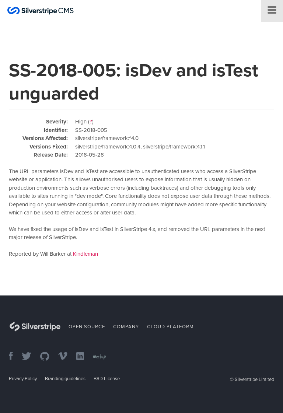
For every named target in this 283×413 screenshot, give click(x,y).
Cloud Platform (170, 327)
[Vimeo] (66, 357)
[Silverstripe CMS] (40, 11)
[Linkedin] (83, 357)
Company (126, 327)
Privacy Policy (23, 379)
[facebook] (14, 357)
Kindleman (85, 254)
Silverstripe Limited (254, 379)
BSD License (107, 379)
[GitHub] (48, 357)
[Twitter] (30, 357)
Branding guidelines (65, 379)
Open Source (87, 327)
